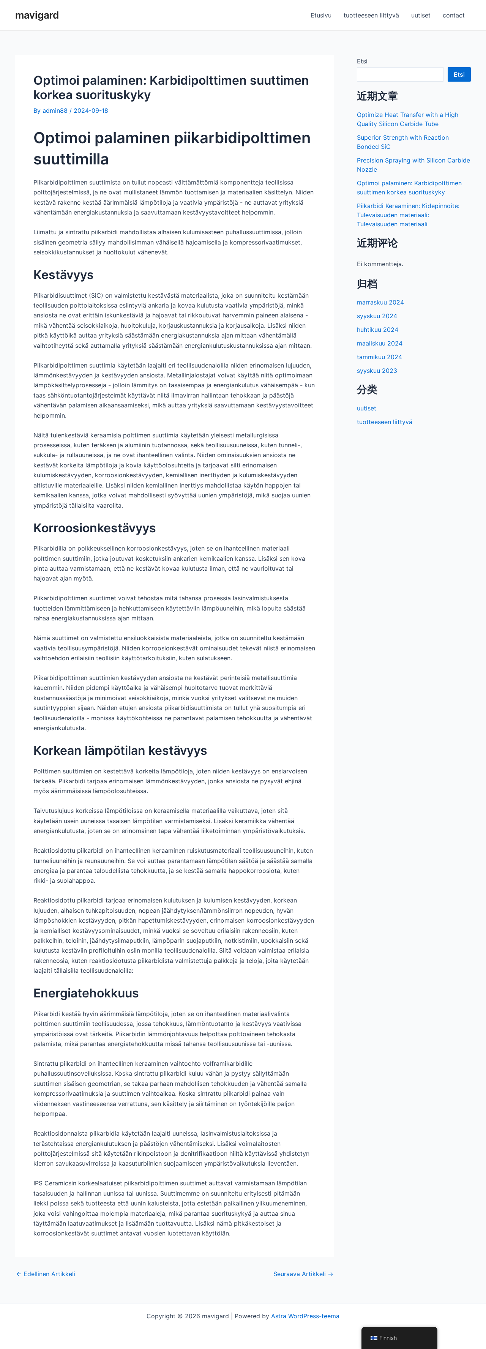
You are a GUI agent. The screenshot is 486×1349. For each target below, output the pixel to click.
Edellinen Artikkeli (45, 1274)
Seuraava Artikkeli (303, 1274)
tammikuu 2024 (379, 357)
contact (454, 15)
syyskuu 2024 (377, 316)
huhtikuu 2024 (377, 329)
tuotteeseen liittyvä (371, 15)
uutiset (421, 15)
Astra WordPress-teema (305, 1316)
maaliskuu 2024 (379, 343)
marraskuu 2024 (380, 302)
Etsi (362, 61)
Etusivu (321, 15)
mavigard (37, 15)
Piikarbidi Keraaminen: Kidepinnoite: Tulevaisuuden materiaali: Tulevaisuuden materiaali (408, 215)
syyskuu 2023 (377, 370)
